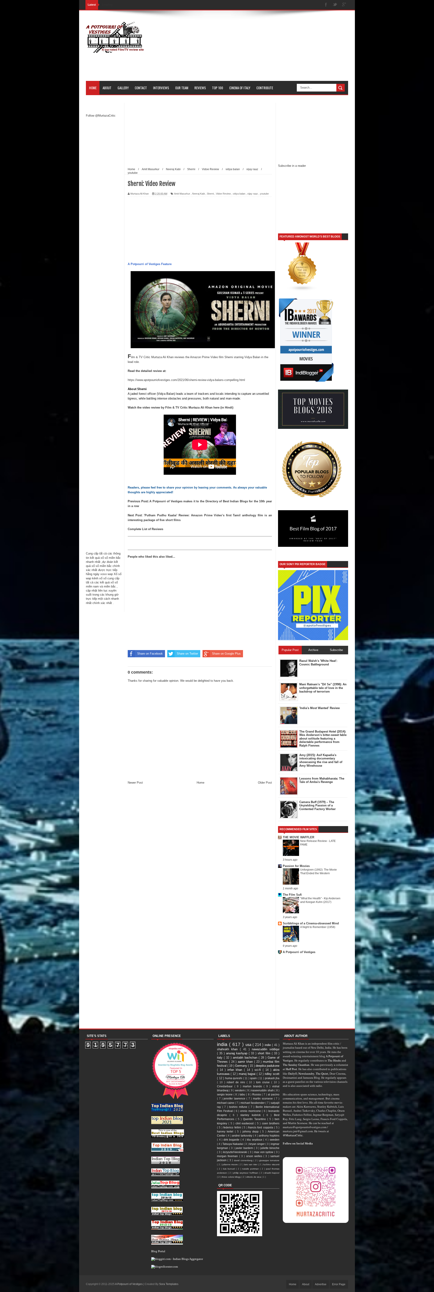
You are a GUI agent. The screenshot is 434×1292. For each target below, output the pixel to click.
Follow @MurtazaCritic (101, 115)
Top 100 (217, 87)
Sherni (210, 193)
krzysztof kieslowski (235, 1152)
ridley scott (272, 1074)
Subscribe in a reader (292, 165)
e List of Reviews (151, 529)
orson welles (255, 1156)
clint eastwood (245, 1123)
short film (265, 1053)
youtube (264, 193)
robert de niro (237, 1082)
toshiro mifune (238, 1106)
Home (93, 87)
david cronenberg (244, 1160)
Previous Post (138, 501)
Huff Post (291, 1069)
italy (220, 1057)
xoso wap (106, 574)
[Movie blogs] (302, 290)
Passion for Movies (296, 866)
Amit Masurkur (182, 193)
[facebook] (325, 5)
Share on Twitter (187, 653)
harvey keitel (226, 1131)
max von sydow (264, 1152)
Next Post (135, 515)
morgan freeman (228, 1156)
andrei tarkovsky (242, 1135)
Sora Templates (168, 1284)
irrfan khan (235, 1069)
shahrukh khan (228, 1049)
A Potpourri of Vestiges (299, 952)
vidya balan (239, 193)
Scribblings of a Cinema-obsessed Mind (311, 923)
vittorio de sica (254, 1177)
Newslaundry (306, 1073)
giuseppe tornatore (269, 1160)
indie (268, 1045)
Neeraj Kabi (198, 193)
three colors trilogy (231, 1177)
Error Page (338, 1284)
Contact (141, 87)
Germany (241, 1065)
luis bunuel (229, 1168)
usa (248, 1045)
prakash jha (272, 1078)
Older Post (265, 782)
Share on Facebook (150, 653)
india (223, 1044)
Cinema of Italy (239, 87)
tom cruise (263, 1082)
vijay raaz (252, 193)
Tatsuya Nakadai (233, 1143)
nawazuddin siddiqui (265, 1049)
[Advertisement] (266, 49)
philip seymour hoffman (246, 1173)
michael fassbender (253, 1102)
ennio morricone (251, 1110)
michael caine (226, 1102)
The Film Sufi (292, 894)
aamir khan (246, 1061)
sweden (274, 1139)
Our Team (181, 87)
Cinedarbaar (225, 1086)
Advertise (320, 1284)
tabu (243, 1094)
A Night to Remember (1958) (317, 927)
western (240, 1090)
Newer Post (135, 782)
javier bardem (245, 1147)
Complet (133, 529)
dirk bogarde (232, 1139)
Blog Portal (158, 1251)
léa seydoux (255, 1139)
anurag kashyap (237, 1053)
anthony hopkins (269, 1135)
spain (254, 1078)
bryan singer (257, 1143)
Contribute (264, 87)
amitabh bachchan (246, 1057)
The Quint (322, 1073)
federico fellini (232, 1127)
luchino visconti (271, 1164)
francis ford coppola (261, 1127)
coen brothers (270, 1123)
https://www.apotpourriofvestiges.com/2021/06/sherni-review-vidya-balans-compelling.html (186, 380)
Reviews (200, 87)
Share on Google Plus (226, 653)
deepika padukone (267, 1065)
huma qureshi (234, 1078)
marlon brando (253, 1086)
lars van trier (251, 1164)
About (107, 87)
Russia (257, 1094)
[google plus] (344, 5)
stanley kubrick (251, 1114)
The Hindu (334, 1060)
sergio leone (225, 1094)
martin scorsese (263, 1098)
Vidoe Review (223, 193)
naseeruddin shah (262, 1090)
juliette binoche (270, 1147)
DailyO (292, 1073)
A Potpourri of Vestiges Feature (150, 264)
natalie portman (251, 1168)
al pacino (273, 1094)
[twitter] (335, 5)
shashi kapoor (271, 1173)
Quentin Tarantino (255, 1119)
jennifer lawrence (235, 1098)
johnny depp (251, 1131)
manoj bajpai (248, 1074)
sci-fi (259, 1069)
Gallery (123, 87)
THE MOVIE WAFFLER (298, 837)
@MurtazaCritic (293, 1135)
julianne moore (230, 1164)
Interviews (161, 87)
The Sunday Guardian (296, 1065)
